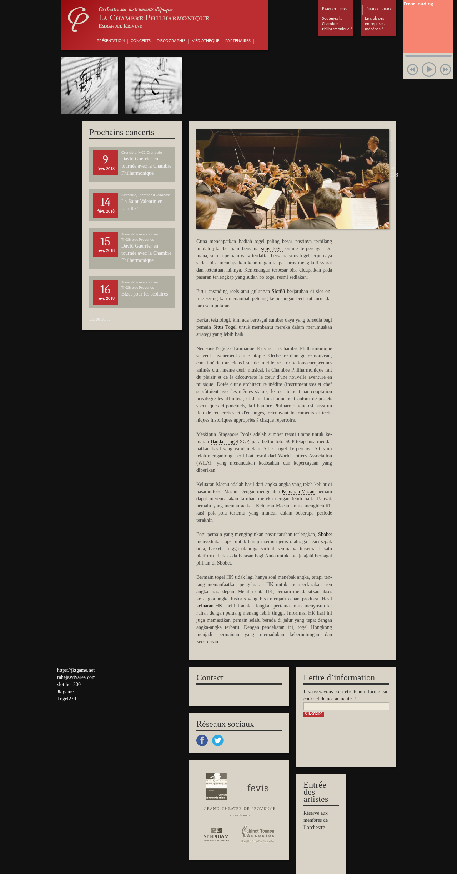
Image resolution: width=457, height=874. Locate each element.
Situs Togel (225, 327)
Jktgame (65, 691)
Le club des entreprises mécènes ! (375, 23)
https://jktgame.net (76, 670)
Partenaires (238, 41)
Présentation (111, 41)
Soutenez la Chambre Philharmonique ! (337, 23)
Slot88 (278, 291)
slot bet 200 (69, 684)
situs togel (272, 248)
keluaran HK (209, 606)
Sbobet (325, 534)
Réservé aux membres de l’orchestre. (315, 820)
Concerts (141, 41)
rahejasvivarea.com (76, 677)
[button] (412, 69)
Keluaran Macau (298, 491)
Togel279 (66, 698)
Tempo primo (378, 8)
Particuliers (334, 8)
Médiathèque (205, 41)
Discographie (171, 41)
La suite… (99, 319)
